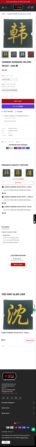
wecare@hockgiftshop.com (10, 393)
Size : (7, 76)
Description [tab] (5, 227)
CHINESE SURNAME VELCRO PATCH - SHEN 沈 (15, 333)
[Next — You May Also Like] (32, 315)
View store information (10, 121)
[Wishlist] (28, 7)
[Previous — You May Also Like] (3, 315)
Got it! (6, 442)
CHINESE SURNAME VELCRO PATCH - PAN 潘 (17, 207)
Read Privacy (24, 437)
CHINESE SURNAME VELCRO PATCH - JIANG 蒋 (18, 197)
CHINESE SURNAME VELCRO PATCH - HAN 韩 (18, 187)
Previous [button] (3, 34)
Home (3, 14)
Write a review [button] (18, 264)
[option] (18, 33)
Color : (9, 85)
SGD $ (17, 422)
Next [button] (33, 34)
